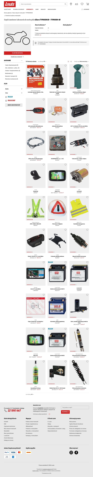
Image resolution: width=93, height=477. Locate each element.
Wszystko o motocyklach (32, 431)
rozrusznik (79, 191)
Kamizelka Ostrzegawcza (79, 223)
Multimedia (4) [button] (9, 73)
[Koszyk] (87, 4)
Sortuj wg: (76, 61)
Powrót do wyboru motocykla (12, 15)
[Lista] (71, 61)
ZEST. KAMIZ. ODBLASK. (35, 223)
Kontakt (6, 421)
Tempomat (35, 191)
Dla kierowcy (29, 433)
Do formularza (42, 43)
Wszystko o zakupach (53, 426)
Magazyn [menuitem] (43, 9)
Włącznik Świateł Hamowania (79, 256)
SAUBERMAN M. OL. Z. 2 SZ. (57, 158)
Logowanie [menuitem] (86, 9)
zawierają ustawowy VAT (48, 469)
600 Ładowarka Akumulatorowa (35, 126)
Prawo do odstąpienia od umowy (77, 428)
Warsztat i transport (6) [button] (11, 76)
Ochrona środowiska (74, 435)
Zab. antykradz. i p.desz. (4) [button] (12, 68)
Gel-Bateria (79, 289)
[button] (65, 4)
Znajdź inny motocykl (16, 56)
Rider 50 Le (57, 191)
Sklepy (49, 424)
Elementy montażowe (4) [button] (11, 79)
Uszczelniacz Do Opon (36, 388)
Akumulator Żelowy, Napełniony (57, 321)
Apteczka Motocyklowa (57, 126)
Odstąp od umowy (8, 440)
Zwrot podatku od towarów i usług (56, 428)
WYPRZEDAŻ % (11, 100)
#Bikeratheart (29, 426)
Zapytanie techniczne (9, 426)
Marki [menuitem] (36, 9)
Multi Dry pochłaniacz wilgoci (79, 92)
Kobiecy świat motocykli (32, 421)
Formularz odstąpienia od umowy (78, 431)
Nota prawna (72, 421)
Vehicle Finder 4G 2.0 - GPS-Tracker (57, 388)
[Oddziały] (71, 4)
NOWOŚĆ (10, 96)
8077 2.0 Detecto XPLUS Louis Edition (79, 126)
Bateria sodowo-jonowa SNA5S (57, 355)
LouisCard (6, 435)
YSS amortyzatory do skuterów (79, 355)
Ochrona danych (73, 426)
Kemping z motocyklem (32, 435)
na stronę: (40, 61)
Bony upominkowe (9, 433)
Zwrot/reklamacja (8, 438)
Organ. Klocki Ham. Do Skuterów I (35, 321)
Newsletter (6, 431)
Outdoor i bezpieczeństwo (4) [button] (12, 70)
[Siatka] (68, 61)
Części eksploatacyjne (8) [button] (11, 65)
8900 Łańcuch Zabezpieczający (35, 158)
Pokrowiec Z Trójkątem (57, 223)
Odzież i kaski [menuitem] (7, 9)
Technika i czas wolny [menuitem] (18, 9)
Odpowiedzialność (52, 431)
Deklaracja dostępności (75, 433)
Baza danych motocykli (10, 428)
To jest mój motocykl (17, 53)
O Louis (50, 421)
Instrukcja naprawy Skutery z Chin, (35, 92)
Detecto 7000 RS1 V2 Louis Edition (35, 256)
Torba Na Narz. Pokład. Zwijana (79, 158)
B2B (5, 424)
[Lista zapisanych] (82, 4)
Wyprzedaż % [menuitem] (29, 9)
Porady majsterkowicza (32, 424)
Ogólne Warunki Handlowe (76, 424)
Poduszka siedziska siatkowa (57, 256)
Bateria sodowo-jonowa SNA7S (57, 289)
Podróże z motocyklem (31, 428)
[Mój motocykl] (76, 4)
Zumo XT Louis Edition (36, 289)
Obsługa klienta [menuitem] (52, 9)
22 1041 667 (14, 410)
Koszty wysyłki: (36, 470)
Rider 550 (35, 355)
